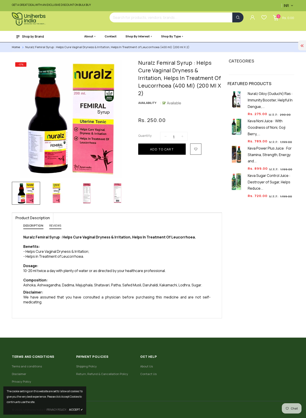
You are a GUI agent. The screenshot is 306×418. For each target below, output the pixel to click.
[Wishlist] (195, 149)
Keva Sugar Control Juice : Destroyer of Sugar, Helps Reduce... (269, 182)
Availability (147, 103)
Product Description (32, 217)
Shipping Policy (86, 366)
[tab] (33, 226)
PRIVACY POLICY (56, 410)
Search (238, 17)
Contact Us (148, 374)
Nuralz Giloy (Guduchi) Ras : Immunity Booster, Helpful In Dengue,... (270, 100)
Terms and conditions (27, 366)
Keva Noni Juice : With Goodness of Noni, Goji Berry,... (266, 127)
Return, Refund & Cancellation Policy (102, 374)
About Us (146, 366)
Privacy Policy (21, 381)
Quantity (144, 135)
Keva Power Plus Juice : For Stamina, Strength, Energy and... (270, 155)
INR (282, 3)
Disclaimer (19, 374)
